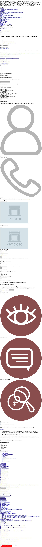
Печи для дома (18, 53)
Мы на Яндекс (15, 17)
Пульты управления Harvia (5, 537)
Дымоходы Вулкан (16, 520)
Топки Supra (23, 516)
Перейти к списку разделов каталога (8, 42)
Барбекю (9, 54)
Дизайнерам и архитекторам (5, 12)
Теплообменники (18, 535)
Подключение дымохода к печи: (6, 96)
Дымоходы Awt (10, 525)
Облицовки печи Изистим (14, 484)
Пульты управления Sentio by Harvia (25, 537)
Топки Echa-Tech (3, 516)
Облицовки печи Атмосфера (14, 486)
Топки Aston (23, 517)
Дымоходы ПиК (3, 521)
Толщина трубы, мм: (4, 91)
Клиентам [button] (2, 8)
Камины (23, 53)
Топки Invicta (27, 516)
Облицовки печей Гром (4, 486)
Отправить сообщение (4, 451)
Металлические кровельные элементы (19, 527)
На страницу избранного (4, 289)
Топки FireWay (9, 515)
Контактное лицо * (30, 80)
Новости (9, 15)
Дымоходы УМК (3, 520)
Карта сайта (16, 9)
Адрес (1, 17)
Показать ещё (3, 518)
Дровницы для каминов (12, 513)
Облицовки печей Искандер (5, 485)
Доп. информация (3, 89)
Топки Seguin (14, 515)
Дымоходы (26, 53)
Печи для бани (3, 53)
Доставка (4, 9)
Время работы (5, 17)
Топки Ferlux (13, 516)
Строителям (16, 12)
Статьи (12, 15)
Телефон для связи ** (4, 84)
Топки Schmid (8, 517)
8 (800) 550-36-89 (3, 18)
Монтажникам (20, 12)
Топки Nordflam (18, 517)
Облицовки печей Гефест (4, 484)
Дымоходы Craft (23, 520)
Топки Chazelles (33, 516)
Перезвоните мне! (3, 277)
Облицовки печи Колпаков (24, 484)
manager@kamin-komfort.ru (5, 61)
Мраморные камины (12, 509)
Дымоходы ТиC (29, 520)
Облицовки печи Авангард (33, 484)
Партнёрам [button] (2, 11)
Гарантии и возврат (10, 9)
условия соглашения (26, 199)
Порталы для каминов (4, 509)
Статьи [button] (1, 14)
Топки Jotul (38, 516)
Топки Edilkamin (3, 517)
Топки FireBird (24, 515)
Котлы (12, 54)
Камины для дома (19, 509)
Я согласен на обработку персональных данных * (10, 264)
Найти (11, 27)
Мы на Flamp (10, 17)
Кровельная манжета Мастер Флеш (6, 527)
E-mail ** (2, 86)
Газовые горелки (3, 469)
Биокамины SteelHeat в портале (5, 511)
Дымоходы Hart (22, 525)
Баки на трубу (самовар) (4, 535)
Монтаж (8, 56)
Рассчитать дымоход (4, 97)
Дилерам (12, 12)
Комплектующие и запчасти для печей (9, 458)
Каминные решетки (4, 513)
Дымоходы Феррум (9, 520)
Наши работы (2, 13)
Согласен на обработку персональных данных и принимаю (16, 199)
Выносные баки (12, 535)
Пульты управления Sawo (14, 537)
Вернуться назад (5, 40)
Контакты (2, 58)
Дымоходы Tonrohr (3, 525)
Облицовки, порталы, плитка (11, 53)
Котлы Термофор (13, 545)
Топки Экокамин (3, 515)
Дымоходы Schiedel (16, 525)
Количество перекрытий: (4, 95)
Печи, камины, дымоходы (4, 19)
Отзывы (6, 13)
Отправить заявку (3, 201)
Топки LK (13, 517)
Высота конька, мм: (3, 92)
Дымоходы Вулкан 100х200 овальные (20, 530)
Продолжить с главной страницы (8, 41)
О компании (2, 10)
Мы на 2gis (20, 17)
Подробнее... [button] (2, 429)
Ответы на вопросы (3, 15)
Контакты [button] (2, 16)
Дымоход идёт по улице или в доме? (6, 93)
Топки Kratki (9, 516)
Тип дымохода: (3, 94)
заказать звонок (9, 25)
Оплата (1, 9)
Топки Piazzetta (19, 515)
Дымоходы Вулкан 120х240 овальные (7, 530)
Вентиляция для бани (17, 54)
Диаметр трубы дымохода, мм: (5, 90)
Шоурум (5, 58)
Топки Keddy (18, 516)
